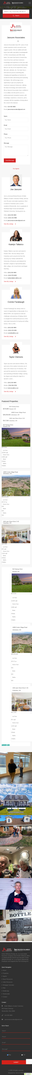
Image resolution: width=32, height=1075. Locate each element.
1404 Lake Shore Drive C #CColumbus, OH (17, 419)
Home (4, 970)
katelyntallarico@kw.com (15, 278)
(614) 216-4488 (12, 217)
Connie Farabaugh (16, 302)
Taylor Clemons (16, 357)
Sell (24, 1054)
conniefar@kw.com (13, 333)
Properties (6, 973)
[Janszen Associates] (16, 33)
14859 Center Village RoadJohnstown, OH (18, 413)
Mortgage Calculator (8, 985)
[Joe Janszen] (16, 185)
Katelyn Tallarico (16, 244)
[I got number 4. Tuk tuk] (16, 925)
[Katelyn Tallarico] (16, 240)
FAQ (4, 988)
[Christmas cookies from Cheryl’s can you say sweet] (16, 862)
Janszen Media (19, 1073)
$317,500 (6, 420)
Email (5, 125)
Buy (10, 1054)
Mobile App (6, 991)
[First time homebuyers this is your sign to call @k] (16, 894)
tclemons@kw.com (13, 388)
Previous (4, 745)
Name (5, 116)
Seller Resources (7, 982)
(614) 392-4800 (12, 215)
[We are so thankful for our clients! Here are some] (16, 831)
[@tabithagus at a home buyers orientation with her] (16, 768)
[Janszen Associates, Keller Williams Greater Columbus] (13, 4)
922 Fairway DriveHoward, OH (14, 408)
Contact (5, 996)
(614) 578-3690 (12, 275)
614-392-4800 (12, 106)
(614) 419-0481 (12, 330)
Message (6, 143)
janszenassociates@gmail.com (16, 109)
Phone (5, 134)
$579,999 (6, 409)
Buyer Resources (8, 979)
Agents (5, 976)
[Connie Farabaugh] (16, 298)
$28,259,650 (7, 414)
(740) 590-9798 (12, 385)
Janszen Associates (16, 37)
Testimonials (6, 993)
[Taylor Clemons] (16, 353)
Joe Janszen (16, 189)
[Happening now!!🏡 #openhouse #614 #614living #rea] (16, 799)
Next (8, 745)
